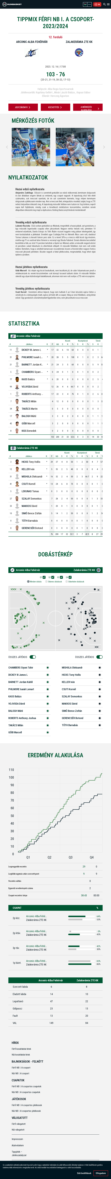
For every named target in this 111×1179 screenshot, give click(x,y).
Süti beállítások (84, 1173)
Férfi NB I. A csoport (21, 1067)
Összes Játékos (17, 657)
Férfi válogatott (19, 1124)
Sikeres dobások (55, 581)
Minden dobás (36, 581)
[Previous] (7, 147)
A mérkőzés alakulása (86, 108)
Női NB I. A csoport (20, 1073)
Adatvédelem (18, 1145)
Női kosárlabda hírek (21, 1054)
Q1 (41, 577)
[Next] (104, 147)
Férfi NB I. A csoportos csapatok (27, 1086)
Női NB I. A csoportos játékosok (26, 1111)
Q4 (67, 577)
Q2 (50, 577)
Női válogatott (18, 1129)
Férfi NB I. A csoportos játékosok (27, 1105)
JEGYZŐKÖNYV (21, 107)
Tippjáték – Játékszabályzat (19, 1153)
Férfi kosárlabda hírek (21, 1049)
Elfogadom (101, 1173)
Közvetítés (53, 107)
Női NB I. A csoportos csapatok (26, 1092)
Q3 (58, 577)
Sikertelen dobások (76, 581)
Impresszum (17, 1139)
